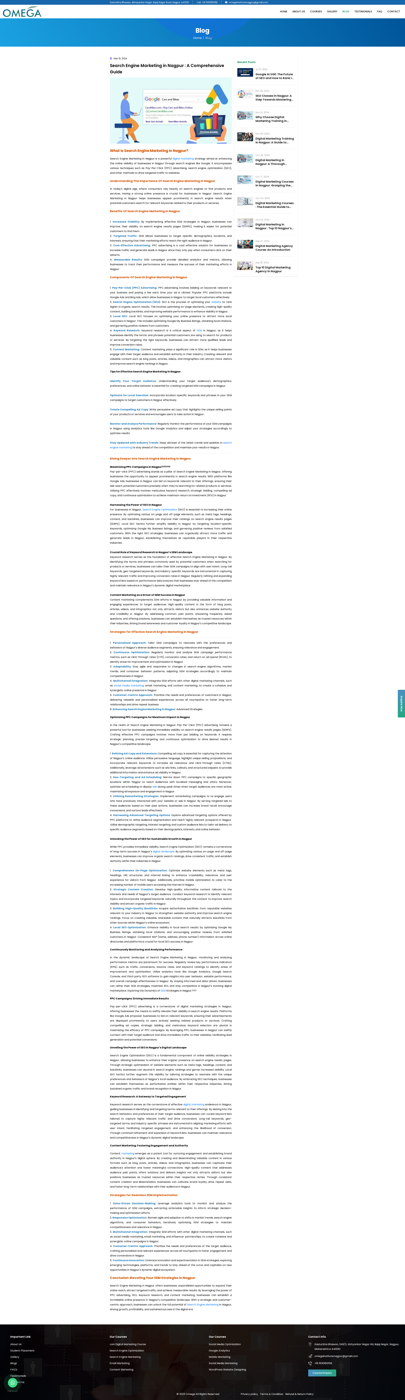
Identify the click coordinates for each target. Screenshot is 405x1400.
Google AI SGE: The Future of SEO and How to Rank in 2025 (274, 78)
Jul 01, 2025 (261, 69)
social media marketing (129, 685)
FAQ (379, 11)
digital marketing (183, 158)
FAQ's (13, 1369)
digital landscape (163, 851)
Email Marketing (120, 1363)
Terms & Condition (271, 1394)
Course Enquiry (322, 1373)
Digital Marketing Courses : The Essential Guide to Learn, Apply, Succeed (274, 207)
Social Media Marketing (223, 1363)
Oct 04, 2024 (262, 198)
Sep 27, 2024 (262, 241)
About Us (298, 11)
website (216, 302)
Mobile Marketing (219, 1357)
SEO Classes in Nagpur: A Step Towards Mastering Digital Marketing (273, 99)
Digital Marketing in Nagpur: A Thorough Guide (270, 164)
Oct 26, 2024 (262, 155)
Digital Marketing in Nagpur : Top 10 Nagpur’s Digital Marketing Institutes (273, 230)
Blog (346, 11)
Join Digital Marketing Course (128, 1344)
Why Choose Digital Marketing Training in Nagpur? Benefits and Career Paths (271, 122)
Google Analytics (219, 1350)
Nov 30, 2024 (262, 91)
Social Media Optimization (225, 1344)
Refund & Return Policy (299, 1394)
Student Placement (22, 1350)
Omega (190, 1394)
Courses (316, 11)
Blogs (13, 1363)
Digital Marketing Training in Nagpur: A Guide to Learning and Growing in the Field (274, 144)
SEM (200, 330)
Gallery (332, 11)
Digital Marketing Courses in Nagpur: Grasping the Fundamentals (274, 185)
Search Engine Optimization (160, 509)
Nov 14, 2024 (262, 112)
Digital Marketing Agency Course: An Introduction (274, 248)
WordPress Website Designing (227, 1369)
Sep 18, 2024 (262, 262)
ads (155, 787)
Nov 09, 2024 (262, 133)
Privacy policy (249, 1394)
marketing (128, 1153)
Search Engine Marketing (202, 1304)
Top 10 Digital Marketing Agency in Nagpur (273, 269)
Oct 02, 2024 (262, 219)
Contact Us (17, 1382)
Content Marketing (121, 1369)
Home (283, 11)
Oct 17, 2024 (262, 176)
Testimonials (363, 11)
